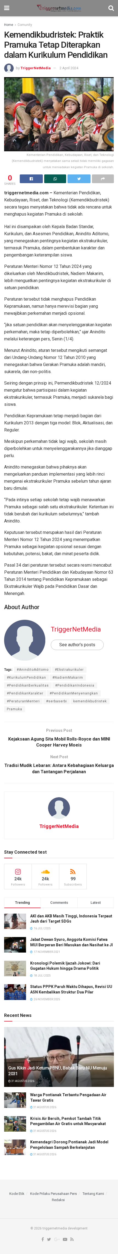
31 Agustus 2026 (22, 1081)
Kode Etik (16, 1194)
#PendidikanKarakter (25, 693)
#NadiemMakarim (67, 677)
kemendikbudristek (90, 701)
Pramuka (14, 709)
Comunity (25, 25)
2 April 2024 (69, 68)
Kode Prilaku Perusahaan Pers (53, 1194)
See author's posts (77, 644)
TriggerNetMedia (36, 68)
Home (8, 25)
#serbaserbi (56, 701)
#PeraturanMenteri (23, 701)
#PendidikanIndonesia (74, 685)
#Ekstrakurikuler (69, 670)
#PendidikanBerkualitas (28, 685)
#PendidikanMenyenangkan (74, 693)
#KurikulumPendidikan (26, 677)
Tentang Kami (93, 1194)
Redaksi (58, 1200)
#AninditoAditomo (33, 670)
